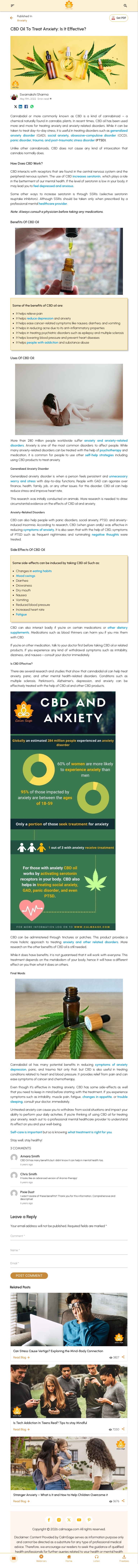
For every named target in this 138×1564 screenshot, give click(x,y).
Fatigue (21, 614)
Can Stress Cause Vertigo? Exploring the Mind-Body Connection (58, 1351)
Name (15, 1250)
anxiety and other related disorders (90, 942)
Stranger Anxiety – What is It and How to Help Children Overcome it (60, 1495)
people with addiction (42, 342)
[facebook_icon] (26, 107)
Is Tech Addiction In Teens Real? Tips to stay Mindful (50, 1423)
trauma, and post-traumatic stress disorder (64, 140)
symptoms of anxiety (38, 530)
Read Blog (21, 1357)
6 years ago (26, 1164)
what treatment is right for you (90, 1132)
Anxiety (22, 20)
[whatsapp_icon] (31, 107)
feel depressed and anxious (53, 186)
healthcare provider (53, 204)
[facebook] (49, 1520)
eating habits (42, 571)
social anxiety (58, 135)
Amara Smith (30, 1156)
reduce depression (40, 318)
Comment (17, 1236)
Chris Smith (28, 1174)
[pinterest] (89, 1520)
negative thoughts (105, 535)
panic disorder (20, 140)
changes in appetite (97, 1097)
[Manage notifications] (129, 1556)
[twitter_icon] (15, 107)
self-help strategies (99, 455)
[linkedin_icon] (20, 107)
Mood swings (25, 576)
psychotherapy (110, 450)
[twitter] (69, 1520)
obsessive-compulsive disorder (93, 135)
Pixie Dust (27, 1192)
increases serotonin (86, 176)
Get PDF (121, 17)
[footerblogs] (14, 1559)
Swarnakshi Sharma (34, 94)
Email (14, 1263)
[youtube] (79, 1520)
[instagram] (59, 1520)
